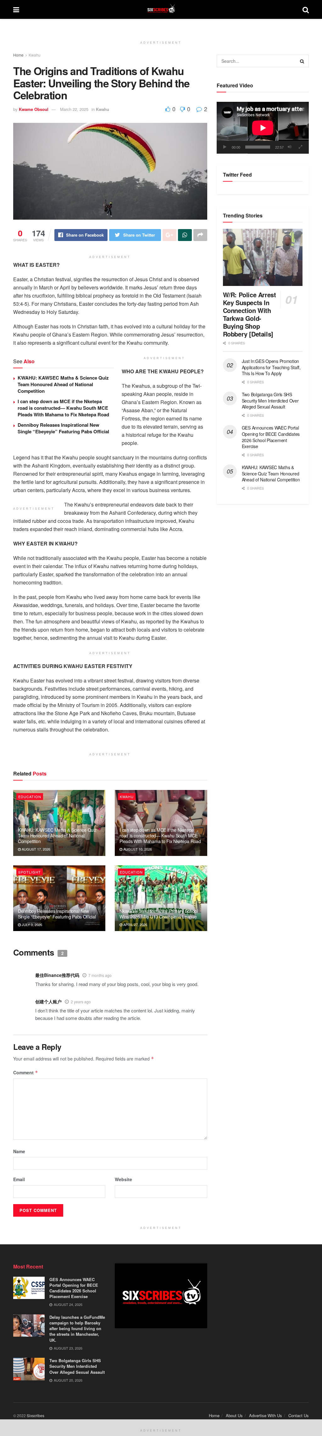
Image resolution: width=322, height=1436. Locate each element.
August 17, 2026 (35, 849)
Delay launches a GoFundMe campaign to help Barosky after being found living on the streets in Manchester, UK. (77, 1328)
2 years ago (81, 1001)
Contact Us (298, 1415)
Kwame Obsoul (33, 109)
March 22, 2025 (74, 109)
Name (19, 1151)
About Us (234, 1415)
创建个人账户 (48, 1001)
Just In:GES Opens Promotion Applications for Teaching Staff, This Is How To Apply (271, 367)
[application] (263, 128)
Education (29, 796)
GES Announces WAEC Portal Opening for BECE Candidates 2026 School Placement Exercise (271, 437)
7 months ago (100, 975)
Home (18, 55)
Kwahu (35, 55)
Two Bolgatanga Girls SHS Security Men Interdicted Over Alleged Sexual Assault (270, 400)
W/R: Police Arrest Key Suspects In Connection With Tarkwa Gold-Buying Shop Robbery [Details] (249, 314)
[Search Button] (302, 61)
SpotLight (29, 871)
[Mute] (289, 147)
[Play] (225, 147)
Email (19, 1179)
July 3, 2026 (31, 924)
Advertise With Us (265, 1415)
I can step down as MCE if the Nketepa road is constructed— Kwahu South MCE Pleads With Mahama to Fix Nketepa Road (63, 408)
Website (123, 1179)
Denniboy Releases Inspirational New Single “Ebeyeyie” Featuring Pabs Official (63, 428)
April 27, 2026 (134, 924)
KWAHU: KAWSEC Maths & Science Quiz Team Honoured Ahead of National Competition (63, 384)
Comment (25, 1072)
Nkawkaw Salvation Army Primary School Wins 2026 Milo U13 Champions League (158, 914)
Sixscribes (35, 1415)
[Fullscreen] (300, 147)
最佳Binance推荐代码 (57, 975)
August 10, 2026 (137, 849)
